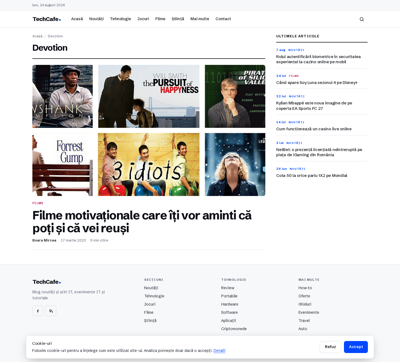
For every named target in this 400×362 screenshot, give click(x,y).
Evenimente (309, 312)
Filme (160, 18)
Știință (178, 18)
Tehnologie (120, 18)
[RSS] (50, 310)
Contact (223, 18)
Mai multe (199, 18)
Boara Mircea (44, 240)
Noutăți (96, 18)
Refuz (330, 346)
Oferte (304, 296)
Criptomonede (234, 328)
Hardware (229, 304)
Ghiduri (305, 304)
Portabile (229, 296)
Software (229, 312)
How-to (305, 287)
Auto (303, 328)
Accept (356, 346)
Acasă (77, 18)
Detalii (219, 350)
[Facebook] (37, 310)
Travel (304, 320)
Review (227, 287)
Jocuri (143, 18)
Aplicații (228, 320)
